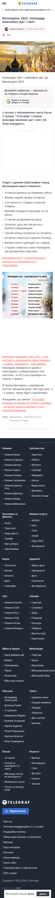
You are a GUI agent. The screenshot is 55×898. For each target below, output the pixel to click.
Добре (43, 894)
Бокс (34, 525)
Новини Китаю (12, 623)
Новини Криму (12, 499)
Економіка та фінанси (9, 515)
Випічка (36, 758)
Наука (5, 559)
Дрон (7, 581)
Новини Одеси (12, 470)
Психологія (38, 581)
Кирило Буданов (13, 726)
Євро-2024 (37, 541)
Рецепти (34, 751)
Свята (32, 691)
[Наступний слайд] (52, 10)
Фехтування (38, 546)
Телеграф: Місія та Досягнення (20, 868)
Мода (34, 613)
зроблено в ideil (11, 888)
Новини (6, 448)
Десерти (36, 773)
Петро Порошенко (14, 731)
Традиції (36, 707)
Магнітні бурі (38, 633)
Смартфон (10, 586)
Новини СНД (12, 618)
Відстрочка (37, 665)
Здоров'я (34, 559)
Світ (4, 596)
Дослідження (39, 586)
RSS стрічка (10, 873)
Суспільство (36, 448)
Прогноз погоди (40, 496)
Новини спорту (38, 514)
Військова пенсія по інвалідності (14, 775)
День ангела (38, 718)
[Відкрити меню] (4, 3)
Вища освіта (38, 485)
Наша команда (12, 857)
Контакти (8, 852)
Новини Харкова (14, 460)
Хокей (35, 536)
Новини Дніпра (13, 465)
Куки (30, 894)
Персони (7, 691)
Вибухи (8, 660)
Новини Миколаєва (15, 504)
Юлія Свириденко (14, 741)
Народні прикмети (41, 702)
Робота (35, 460)
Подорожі (37, 618)
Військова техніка (14, 681)
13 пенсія (10, 758)
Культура (36, 623)
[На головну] (27, 3)
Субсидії (36, 470)
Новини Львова (13, 475)
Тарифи (9, 538)
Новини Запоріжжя (15, 480)
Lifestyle (34, 596)
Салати (36, 778)
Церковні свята (40, 697)
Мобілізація (36, 648)
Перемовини (11, 665)
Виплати (36, 465)
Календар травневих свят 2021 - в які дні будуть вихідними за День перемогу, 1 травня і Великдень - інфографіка (26, 360)
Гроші (8, 523)
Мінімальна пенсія (15, 782)
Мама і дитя (38, 565)
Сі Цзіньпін (11, 710)
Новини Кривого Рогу (13, 487)
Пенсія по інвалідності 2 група (12, 766)
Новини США (12, 607)
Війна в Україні (11, 648)
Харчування (38, 570)
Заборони (37, 713)
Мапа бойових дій (14, 655)
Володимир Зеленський (11, 698)
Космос (8, 570)
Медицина (37, 475)
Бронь (35, 660)
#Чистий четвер (18, 420)
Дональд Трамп (13, 705)
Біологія (9, 575)
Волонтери (10, 675)
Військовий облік (41, 675)
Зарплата (37, 454)
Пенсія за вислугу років (14, 788)
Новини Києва (12, 454)
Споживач (37, 607)
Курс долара (11, 544)
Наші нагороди (12, 847)
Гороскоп (37, 602)
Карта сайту (10, 862)
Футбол (35, 520)
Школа (35, 480)
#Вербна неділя (32, 417)
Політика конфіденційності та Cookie (24, 826)
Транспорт (10, 528)
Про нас (8, 821)
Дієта (34, 575)
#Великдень (15, 417)
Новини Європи (13, 602)
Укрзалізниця (12, 549)
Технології (10, 565)
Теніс (34, 530)
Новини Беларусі (14, 628)
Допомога (37, 490)
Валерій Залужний (15, 721)
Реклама (8, 842)
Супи (34, 768)
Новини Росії (12, 613)
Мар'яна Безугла (14, 736)
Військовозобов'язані (43, 670)
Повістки (36, 655)
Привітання (38, 638)
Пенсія (6, 751)
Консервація (38, 763)
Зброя (8, 670)
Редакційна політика (15, 832)
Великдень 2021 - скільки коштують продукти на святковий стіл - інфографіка (24, 262)
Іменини (36, 723)
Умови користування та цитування (22, 837)
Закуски (36, 783)
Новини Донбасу (14, 493)
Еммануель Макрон (15, 715)
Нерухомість (11, 533)
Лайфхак (36, 628)
